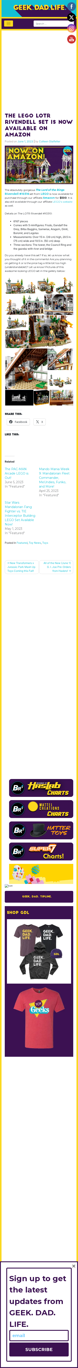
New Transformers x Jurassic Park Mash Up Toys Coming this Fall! (21, 566)
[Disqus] (39, 632)
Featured (22, 542)
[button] (21, 285)
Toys (45, 542)
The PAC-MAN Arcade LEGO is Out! (16, 473)
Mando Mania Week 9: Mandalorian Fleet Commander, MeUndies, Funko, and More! (54, 477)
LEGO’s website (62, 201)
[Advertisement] (39, 69)
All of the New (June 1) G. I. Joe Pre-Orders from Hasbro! (57, 566)
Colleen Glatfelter (49, 141)
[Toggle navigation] (8, 23)
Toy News (35, 542)
